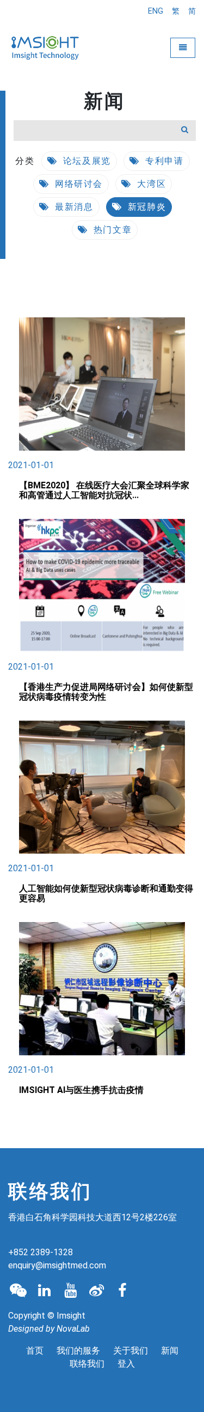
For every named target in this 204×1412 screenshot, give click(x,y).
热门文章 (111, 229)
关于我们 (130, 1350)
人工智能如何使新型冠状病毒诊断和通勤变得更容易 (106, 893)
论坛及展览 (85, 161)
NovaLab (73, 1329)
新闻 (169, 1350)
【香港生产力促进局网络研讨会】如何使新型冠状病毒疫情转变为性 (106, 691)
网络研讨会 (77, 184)
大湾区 (150, 184)
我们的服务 (78, 1350)
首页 (35, 1350)
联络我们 (87, 1363)
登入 (126, 1363)
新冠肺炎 (145, 207)
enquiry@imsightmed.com (57, 1265)
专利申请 (163, 161)
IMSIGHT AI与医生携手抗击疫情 (81, 1090)
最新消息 (73, 207)
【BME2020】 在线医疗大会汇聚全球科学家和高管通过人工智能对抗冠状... (104, 490)
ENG (155, 11)
